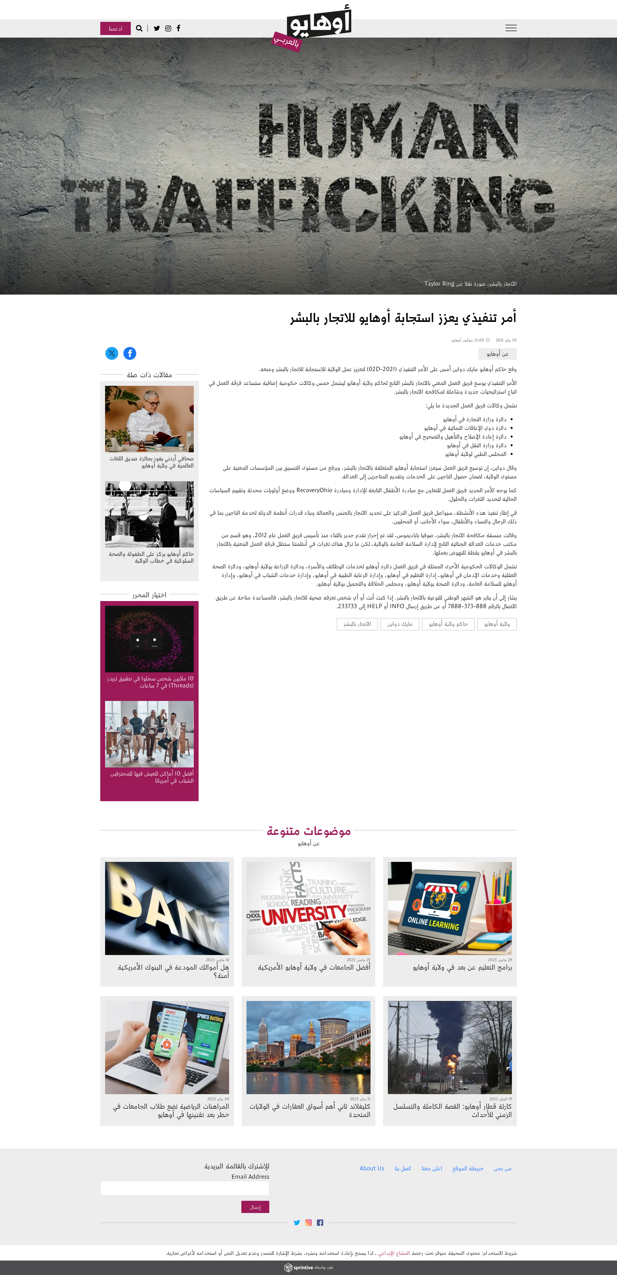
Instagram (168, 28)
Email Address (250, 1176)
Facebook (178, 28)
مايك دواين (400, 623)
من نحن (503, 1168)
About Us (372, 1168)
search (139, 28)
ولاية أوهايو (497, 623)
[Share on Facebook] (129, 353)
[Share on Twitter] (111, 353)
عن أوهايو (498, 353)
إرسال (255, 1207)
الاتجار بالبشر (357, 623)
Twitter (157, 28)
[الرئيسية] (311, 29)
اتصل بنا (403, 1168)
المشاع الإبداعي (394, 1253)
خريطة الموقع (468, 1168)
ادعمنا (115, 28)
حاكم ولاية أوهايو (448, 623)
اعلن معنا (431, 1168)
